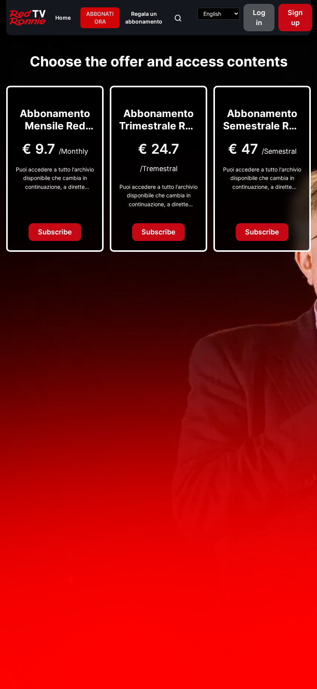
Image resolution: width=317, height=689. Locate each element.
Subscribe (55, 232)
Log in (259, 17)
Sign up (295, 17)
